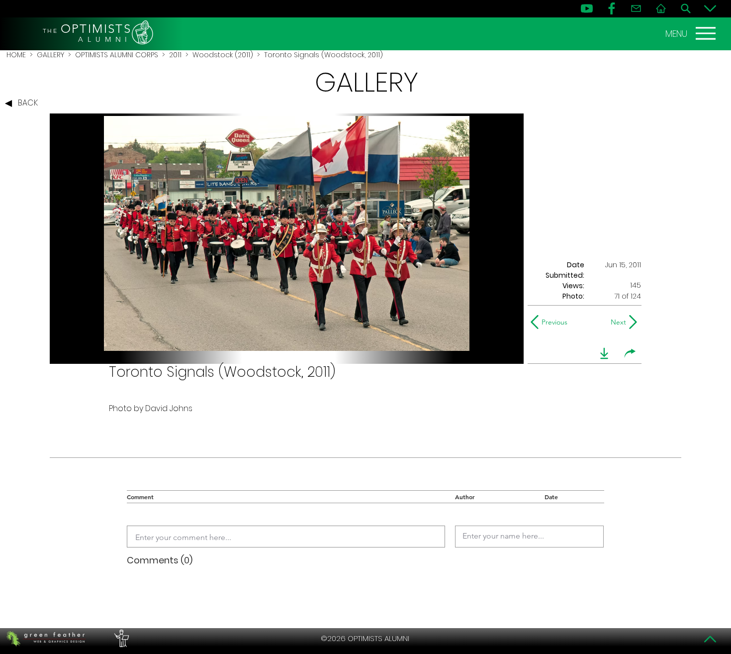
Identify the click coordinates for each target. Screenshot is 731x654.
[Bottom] (710, 8)
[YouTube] (586, 8)
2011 (175, 55)
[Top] (710, 639)
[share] (630, 353)
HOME (16, 55)
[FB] (611, 8)
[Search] (685, 8)
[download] (604, 353)
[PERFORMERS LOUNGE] (120, 639)
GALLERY (50, 55)
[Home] (660, 8)
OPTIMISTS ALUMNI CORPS (116, 55)
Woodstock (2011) (222, 55)
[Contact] (636, 8)
